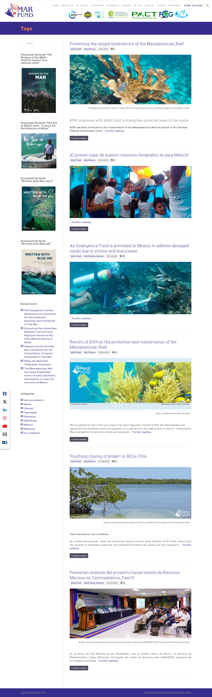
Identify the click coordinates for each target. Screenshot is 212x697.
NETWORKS (112, 5)
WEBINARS (175, 5)
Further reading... (115, 130)
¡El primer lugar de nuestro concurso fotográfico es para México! (129, 154)
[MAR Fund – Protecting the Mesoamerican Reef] (18, 10)
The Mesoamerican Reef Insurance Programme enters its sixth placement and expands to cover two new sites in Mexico (39, 375)
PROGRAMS (97, 5)
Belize (27, 404)
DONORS (127, 5)
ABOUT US (67, 5)
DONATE (161, 5)
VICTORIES (82, 5)
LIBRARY (149, 5)
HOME (56, 5)
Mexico (100, 256)
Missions (29, 428)
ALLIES (138, 5)
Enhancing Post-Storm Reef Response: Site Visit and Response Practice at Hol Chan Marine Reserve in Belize (40, 335)
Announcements (34, 400)
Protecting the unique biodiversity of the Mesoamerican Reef (127, 43)
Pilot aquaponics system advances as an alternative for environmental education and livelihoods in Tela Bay (40, 317)
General (28, 408)
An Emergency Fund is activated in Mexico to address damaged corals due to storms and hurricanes (129, 248)
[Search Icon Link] (207, 5)
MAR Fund (76, 49)
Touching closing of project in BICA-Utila (108, 456)
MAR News (89, 49)
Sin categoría (32, 432)
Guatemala (30, 412)
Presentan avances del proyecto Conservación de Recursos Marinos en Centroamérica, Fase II (125, 575)
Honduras (30, 416)
